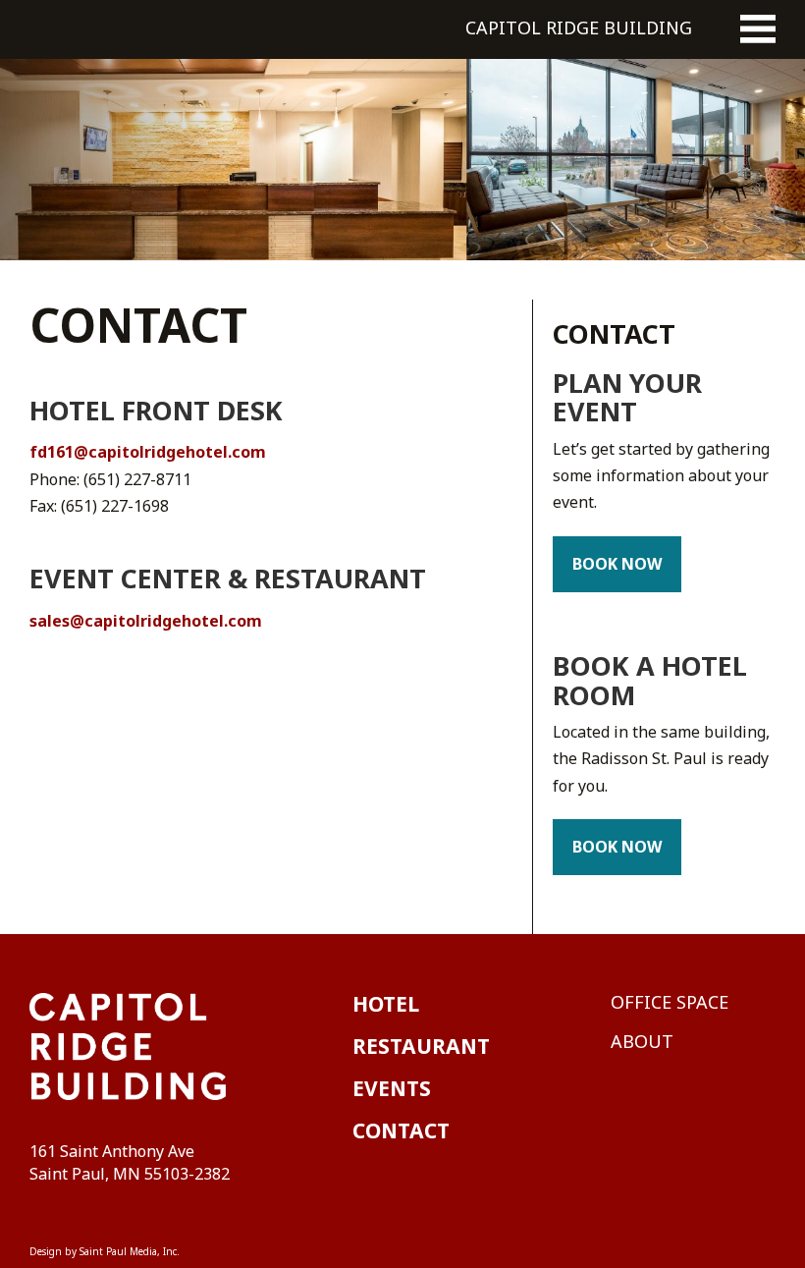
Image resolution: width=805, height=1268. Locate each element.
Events (391, 1088)
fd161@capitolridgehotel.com (147, 452)
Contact (614, 333)
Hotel (385, 1004)
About (642, 1041)
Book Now (617, 564)
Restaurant (421, 1046)
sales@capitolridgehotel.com (145, 621)
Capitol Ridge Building (578, 27)
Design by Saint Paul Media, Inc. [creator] (104, 1251)
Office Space (669, 1002)
